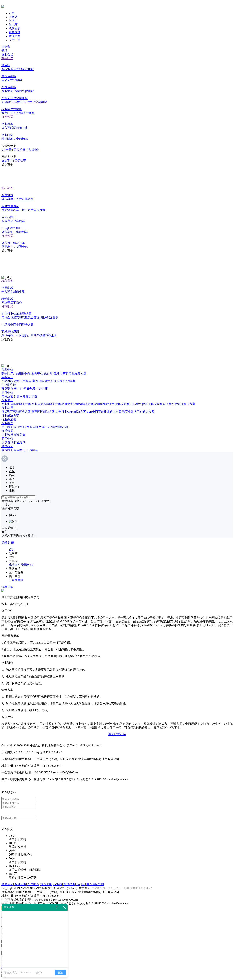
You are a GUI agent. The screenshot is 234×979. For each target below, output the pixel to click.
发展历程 (32, 427)
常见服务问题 (77, 373)
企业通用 (7, 400)
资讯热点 (27, 564)
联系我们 (7, 446)
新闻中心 (7, 438)
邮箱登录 (69, 884)
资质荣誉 (7, 430)
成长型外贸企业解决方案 (179, 404)
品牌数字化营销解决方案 (77, 404)
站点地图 (46, 884)
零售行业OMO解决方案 (71, 411)
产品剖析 (7, 381)
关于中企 (14, 39)
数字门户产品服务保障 (16, 373)
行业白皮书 (8, 419)
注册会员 (7, 54)
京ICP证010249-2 (141, 888)
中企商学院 (8, 384)
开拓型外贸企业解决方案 (146, 404)
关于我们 (7, 427)
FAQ (66, 427)
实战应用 (7, 377)
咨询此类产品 (117, 734)
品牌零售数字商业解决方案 (111, 404)
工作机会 (32, 450)
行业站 (57, 884)
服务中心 (37, 373)
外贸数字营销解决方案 (16, 411)
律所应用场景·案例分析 (29, 381)
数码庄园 (44, 427)
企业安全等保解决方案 (16, 404)
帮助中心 (7, 369)
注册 (11, 542)
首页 (12, 13)
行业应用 (7, 407)
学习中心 (7, 392)
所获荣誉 (20, 434)
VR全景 (6, 149)
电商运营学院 (10, 396)
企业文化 (20, 427)
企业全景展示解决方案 (46, 404)
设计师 (48, 373)
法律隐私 (57, 427)
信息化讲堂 (60, 373)
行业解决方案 (10, 415)
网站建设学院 (28, 396)
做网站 (13, 16)
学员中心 (17, 388)
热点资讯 (7, 442)
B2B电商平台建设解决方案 (104, 411)
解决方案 (14, 36)
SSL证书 (6, 160)
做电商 (13, 24)
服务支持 (14, 32)
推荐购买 (7, 116)
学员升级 (29, 388)
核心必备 (7, 188)
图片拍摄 (19, 149)
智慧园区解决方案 (43, 411)
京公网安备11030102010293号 (110, 888)
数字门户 (7, 58)
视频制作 (33, 149)
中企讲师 (42, 388)
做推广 (13, 20)
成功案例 (14, 28)
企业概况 (7, 423)
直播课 (5, 388)
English (80, 884)
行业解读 (69, 381)
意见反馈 (20, 884)
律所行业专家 (53, 381)
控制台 (5, 46)
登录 (4, 50)
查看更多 (7, 586)
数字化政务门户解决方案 (138, 411)
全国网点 (20, 450)
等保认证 (20, 160)
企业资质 (7, 434)
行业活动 (20, 442)
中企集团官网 (95, 884)
